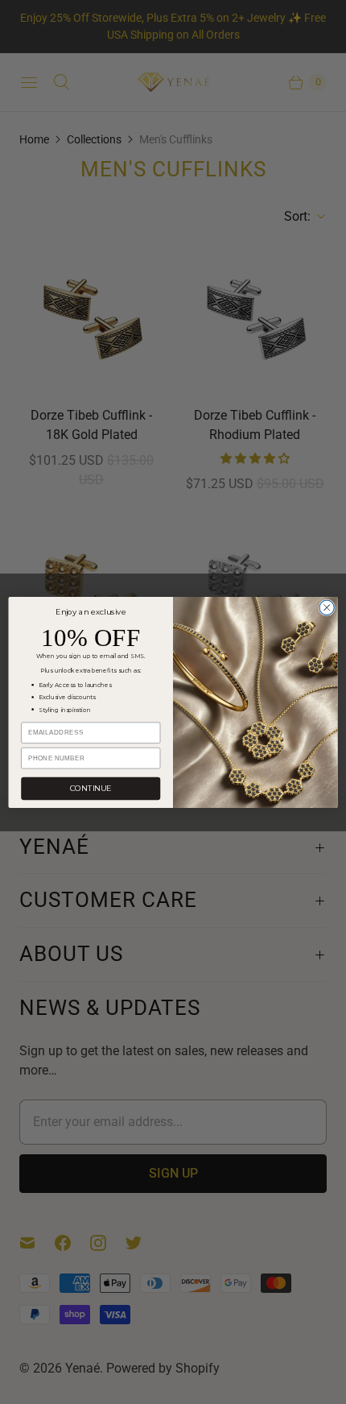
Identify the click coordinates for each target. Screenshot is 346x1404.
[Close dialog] (326, 607)
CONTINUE (90, 788)
